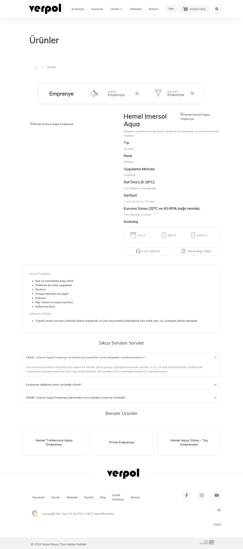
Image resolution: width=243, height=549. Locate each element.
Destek (89, 497)
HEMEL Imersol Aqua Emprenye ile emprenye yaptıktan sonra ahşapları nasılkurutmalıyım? (85, 357)
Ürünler (115, 9)
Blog (103, 497)
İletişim (153, 9)
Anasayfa (77, 9)
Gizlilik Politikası (118, 497)
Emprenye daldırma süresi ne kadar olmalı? (54, 384)
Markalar (136, 9)
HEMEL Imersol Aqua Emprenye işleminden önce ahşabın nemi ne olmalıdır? (76, 397)
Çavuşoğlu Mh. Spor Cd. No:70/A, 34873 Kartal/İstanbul (78, 513)
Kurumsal (97, 9)
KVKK (217, 524)
